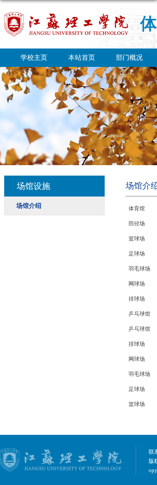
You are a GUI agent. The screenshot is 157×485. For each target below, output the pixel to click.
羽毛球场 (139, 268)
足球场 (137, 253)
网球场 (137, 284)
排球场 (137, 299)
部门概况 (129, 57)
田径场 (137, 223)
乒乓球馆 (139, 314)
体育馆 (137, 208)
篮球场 (137, 238)
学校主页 (34, 57)
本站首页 (81, 57)
